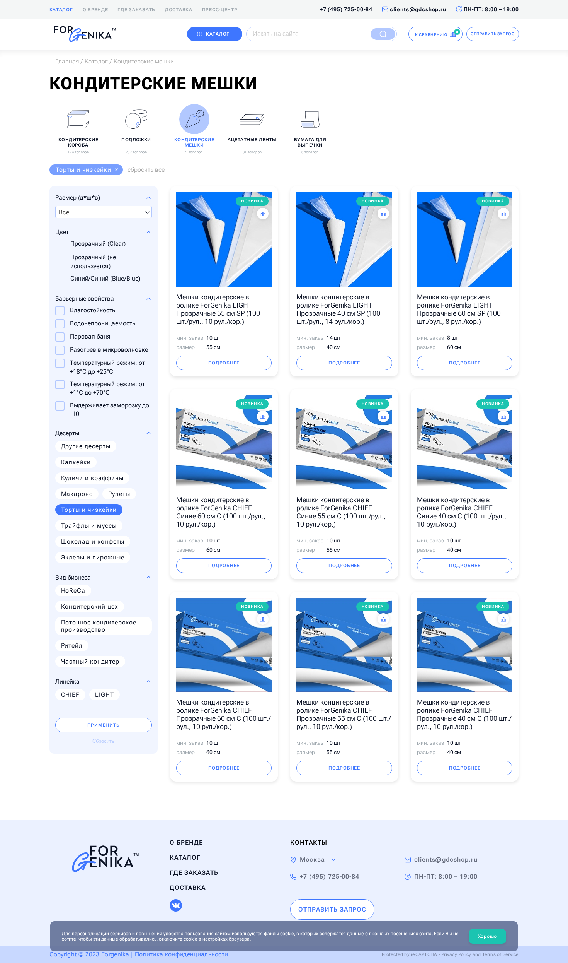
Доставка (178, 9)
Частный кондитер (90, 661)
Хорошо (487, 936)
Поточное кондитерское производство (98, 626)
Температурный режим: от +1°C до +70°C (107, 388)
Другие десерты (86, 446)
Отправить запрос (493, 34)
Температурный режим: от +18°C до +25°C (107, 367)
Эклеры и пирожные (92, 557)
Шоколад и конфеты (92, 541)
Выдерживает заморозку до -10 (109, 409)
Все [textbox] (64, 212)
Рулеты (119, 494)
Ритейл (72, 645)
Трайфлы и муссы (89, 525)
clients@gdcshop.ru (418, 9)
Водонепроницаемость (102, 323)
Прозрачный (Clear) (98, 243)
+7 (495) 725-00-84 (346, 9)
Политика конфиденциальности (181, 954)
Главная (67, 61)
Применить (103, 725)
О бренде (95, 9)
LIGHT (104, 694)
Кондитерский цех (89, 606)
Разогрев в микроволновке (109, 349)
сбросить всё (146, 169)
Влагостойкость (92, 310)
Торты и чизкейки (89, 509)
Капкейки (76, 462)
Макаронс (77, 494)
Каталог (61, 9)
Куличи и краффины (92, 478)
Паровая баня (90, 336)
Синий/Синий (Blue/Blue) (105, 278)
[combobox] (103, 212)
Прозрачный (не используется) (93, 261)
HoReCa (73, 590)
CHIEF (70, 694)
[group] (78, 127)
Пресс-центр (220, 9)
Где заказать (136, 9)
